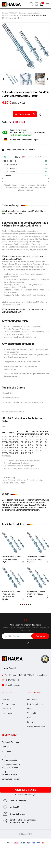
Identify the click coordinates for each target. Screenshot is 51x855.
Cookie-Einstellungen (36, 726)
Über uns (5, 746)
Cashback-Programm (11, 742)
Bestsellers (6, 708)
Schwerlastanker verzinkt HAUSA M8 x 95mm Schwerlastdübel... (11, 594)
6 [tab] (30, 604)
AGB (4, 755)
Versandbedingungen (11, 779)
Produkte (5, 699)
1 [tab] (20, 604)
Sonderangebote (9, 704)
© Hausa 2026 (25, 834)
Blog (29, 717)
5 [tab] (28, 604)
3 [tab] (24, 604)
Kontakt (30, 722)
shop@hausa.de (12, 685)
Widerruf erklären (25, 790)
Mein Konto (32, 699)
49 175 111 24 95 (11, 680)
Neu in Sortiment (8, 713)
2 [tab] (22, 604)
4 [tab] (26, 604)
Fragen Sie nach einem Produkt (20, 150)
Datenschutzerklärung (11, 760)
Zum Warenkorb (22, 114)
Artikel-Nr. (6, 122)
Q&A (29, 708)
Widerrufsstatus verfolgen (25, 794)
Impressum (6, 751)
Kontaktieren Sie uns (19, 822)
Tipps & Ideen (33, 713)
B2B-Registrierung (35, 704)
